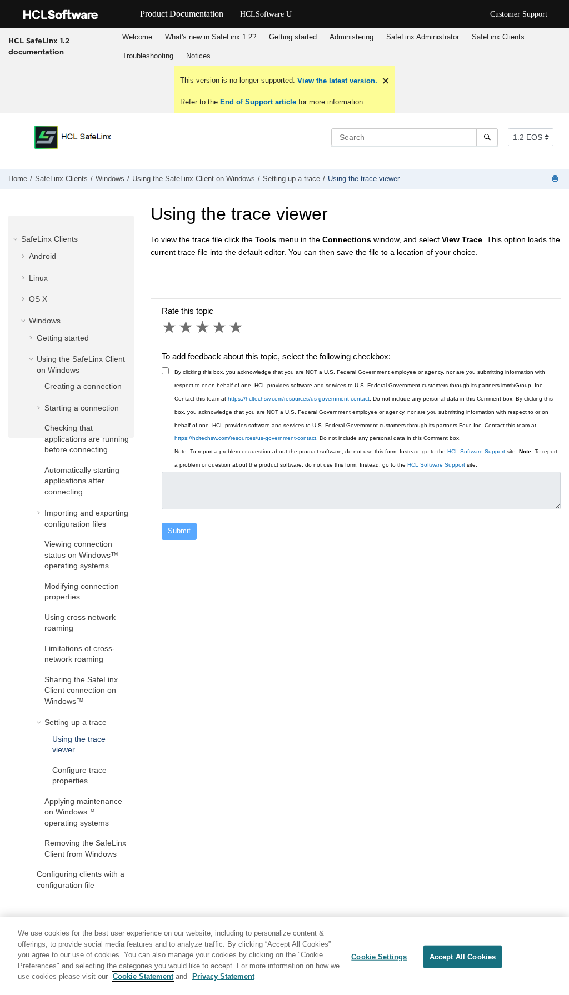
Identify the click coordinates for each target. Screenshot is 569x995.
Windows (110, 179)
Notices (198, 56)
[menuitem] (137, 37)
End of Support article (258, 102)
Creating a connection (83, 386)
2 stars (186, 327)
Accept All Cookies (463, 956)
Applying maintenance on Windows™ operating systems (83, 812)
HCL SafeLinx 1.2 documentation (38, 46)
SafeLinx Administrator (422, 37)
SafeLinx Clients (498, 37)
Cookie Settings (379, 956)
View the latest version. (336, 81)
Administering (351, 37)
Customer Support (518, 14)
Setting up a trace (291, 179)
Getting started (293, 37)
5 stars (236, 327)
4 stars (220, 327)
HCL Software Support (476, 451)
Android (42, 256)
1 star (170, 327)
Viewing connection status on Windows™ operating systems (81, 554)
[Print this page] (556, 179)
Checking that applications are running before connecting (86, 438)
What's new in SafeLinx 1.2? (210, 37)
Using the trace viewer (364, 179)
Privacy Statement (223, 976)
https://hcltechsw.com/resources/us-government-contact (299, 399)
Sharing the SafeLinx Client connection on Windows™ (81, 690)
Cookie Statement (143, 976)
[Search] (487, 137)
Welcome (137, 37)
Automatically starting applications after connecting (81, 481)
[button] (16, 239)
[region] (284, 956)
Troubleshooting (147, 56)
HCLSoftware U (266, 14)
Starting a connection (81, 407)
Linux (38, 277)
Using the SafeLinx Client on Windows (193, 179)
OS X (38, 298)
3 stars (203, 327)
